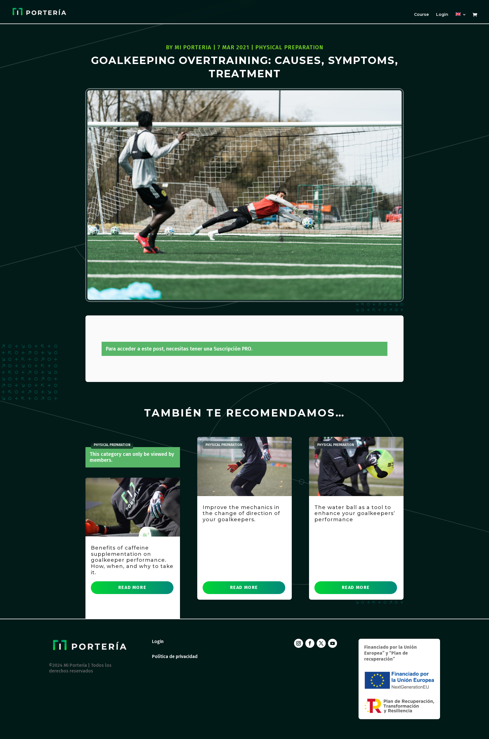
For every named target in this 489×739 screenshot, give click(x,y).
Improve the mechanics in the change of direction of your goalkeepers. (241, 513)
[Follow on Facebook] (309, 643)
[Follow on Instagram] (298, 643)
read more (132, 587)
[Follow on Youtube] (332, 643)
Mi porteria (193, 47)
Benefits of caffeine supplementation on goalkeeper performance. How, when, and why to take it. (132, 560)
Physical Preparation (289, 47)
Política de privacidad (175, 656)
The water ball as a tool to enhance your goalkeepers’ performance (354, 513)
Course (421, 14)
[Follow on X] (321, 643)
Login (442, 14)
